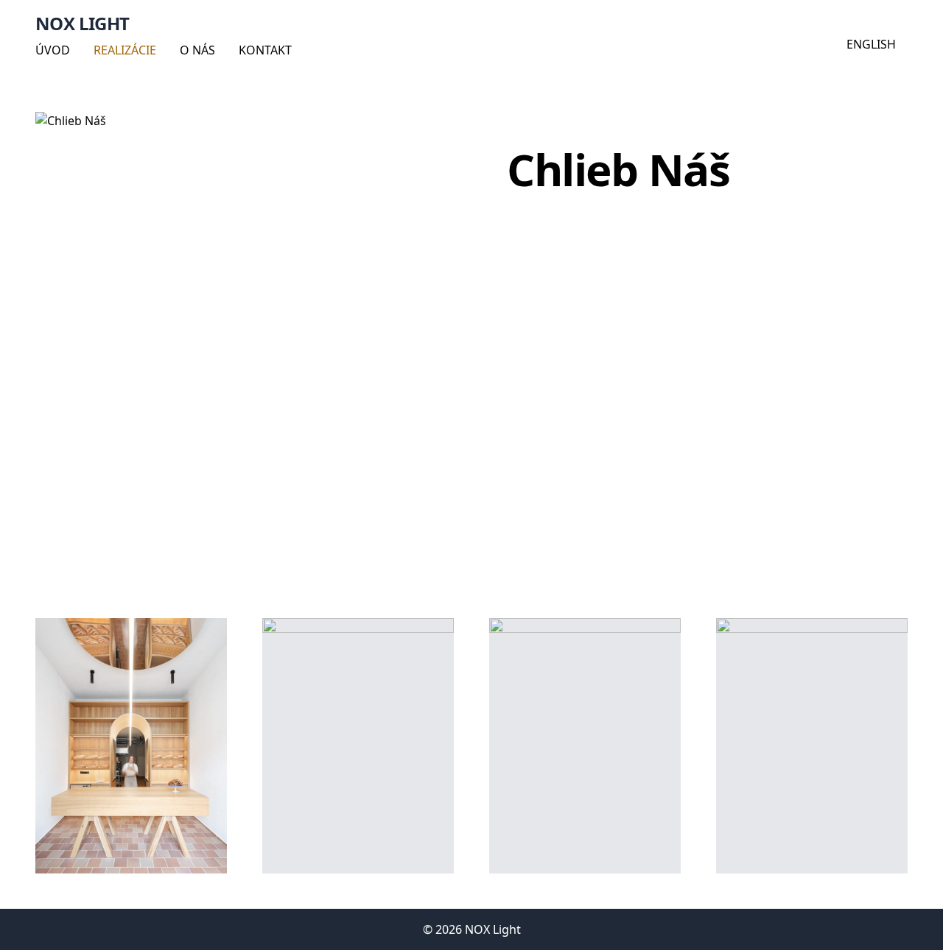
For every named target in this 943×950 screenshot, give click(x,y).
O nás (197, 50)
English (871, 44)
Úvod (52, 50)
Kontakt (265, 50)
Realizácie (125, 50)
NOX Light (82, 23)
